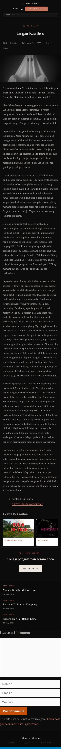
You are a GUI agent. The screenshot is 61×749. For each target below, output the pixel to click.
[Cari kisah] (22, 9)
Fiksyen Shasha (30, 3)
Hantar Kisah (30, 568)
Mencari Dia (43, 540)
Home (15, 9)
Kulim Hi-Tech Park (13, 540)
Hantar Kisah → (36, 9)
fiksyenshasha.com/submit (27, 504)
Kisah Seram (30, 26)
